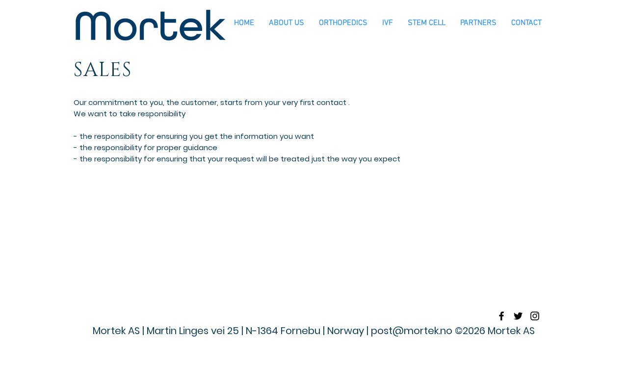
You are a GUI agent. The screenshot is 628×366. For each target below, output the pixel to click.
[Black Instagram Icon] (535, 316)
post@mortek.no (411, 331)
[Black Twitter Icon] (518, 316)
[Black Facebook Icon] (501, 316)
